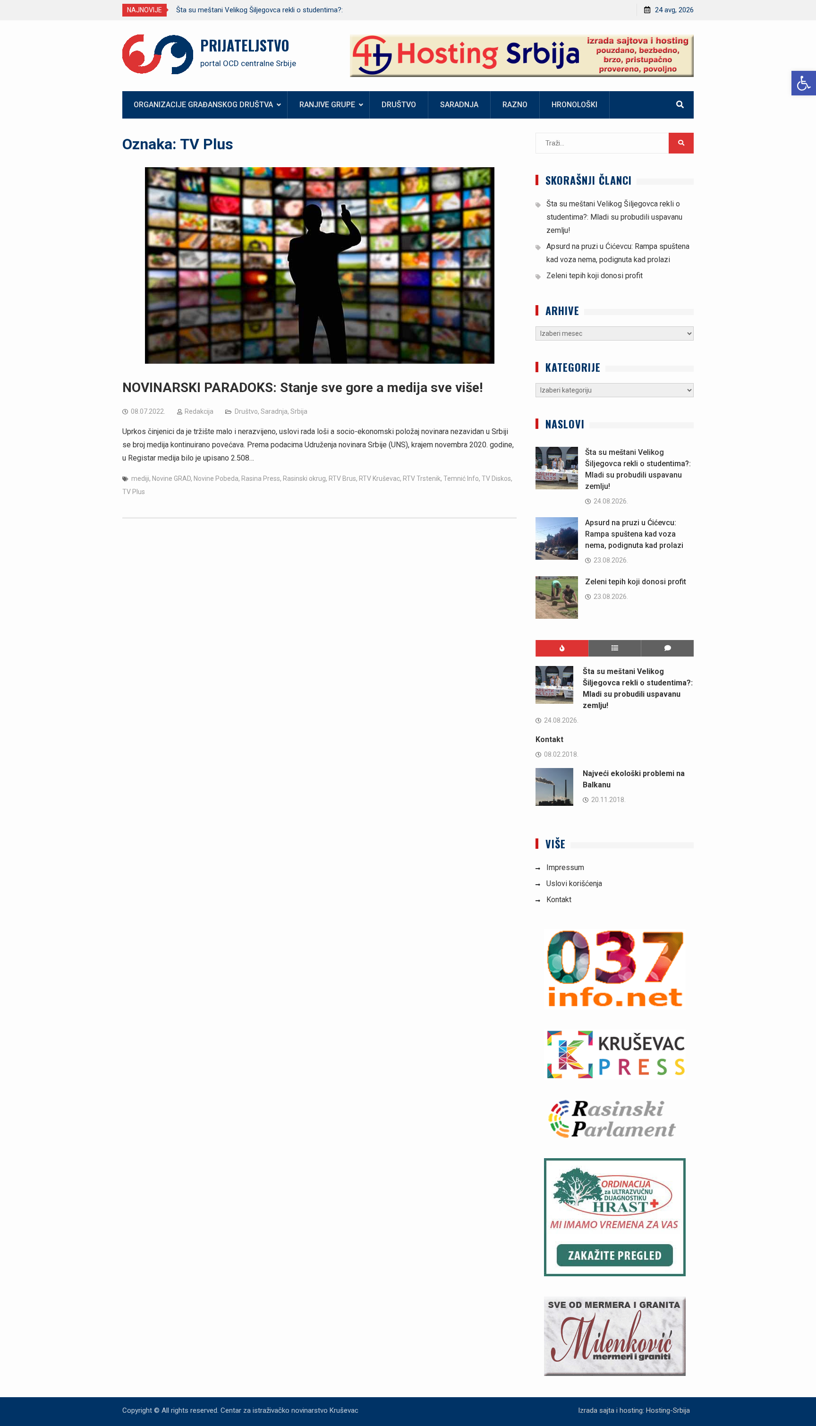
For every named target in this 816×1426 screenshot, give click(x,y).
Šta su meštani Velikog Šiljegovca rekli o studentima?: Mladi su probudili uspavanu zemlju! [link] (614, 217)
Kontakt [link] (549, 739)
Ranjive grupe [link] (327, 104)
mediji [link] (140, 478)
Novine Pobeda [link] (216, 478)
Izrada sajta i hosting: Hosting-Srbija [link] (634, 1410)
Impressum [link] (565, 867)
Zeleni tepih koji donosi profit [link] (594, 275)
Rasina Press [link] (260, 478)
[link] (803, 83)
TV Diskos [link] (496, 478)
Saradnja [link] (459, 104)
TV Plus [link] (133, 491)
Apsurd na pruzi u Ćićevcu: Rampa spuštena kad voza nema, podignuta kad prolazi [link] (634, 534)
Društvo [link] (399, 104)
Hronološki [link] (574, 104)
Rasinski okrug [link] (304, 478)
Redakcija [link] (199, 411)
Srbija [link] (298, 411)
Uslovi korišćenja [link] (574, 883)
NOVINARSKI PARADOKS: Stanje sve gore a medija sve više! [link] (302, 387)
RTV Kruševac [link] (379, 478)
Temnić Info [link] (461, 478)
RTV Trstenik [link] (422, 478)
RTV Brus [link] (342, 478)
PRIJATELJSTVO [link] (244, 45)
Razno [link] (514, 104)
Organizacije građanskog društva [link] (203, 104)
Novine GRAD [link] (171, 478)
